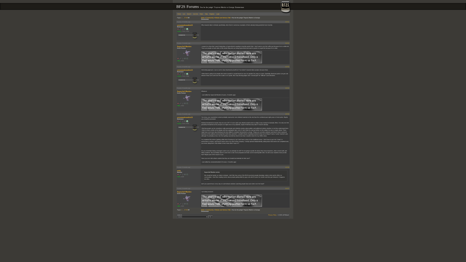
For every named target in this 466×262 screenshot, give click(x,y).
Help (206, 14)
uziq (179, 171)
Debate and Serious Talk (222, 17)
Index (203, 17)
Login (217, 14)
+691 (178, 60)
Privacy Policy (272, 215)
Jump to (179, 215)
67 (185, 17)
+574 (178, 176)
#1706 (287, 167)
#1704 (287, 88)
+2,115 (179, 31)
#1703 (287, 66)
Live (184, 14)
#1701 (287, 22)
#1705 (287, 114)
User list (195, 14)
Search (189, 14)
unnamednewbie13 (185, 25)
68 (187, 17)
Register (211, 14)
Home (179, 14)
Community (210, 17)
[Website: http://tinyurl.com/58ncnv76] (187, 29)
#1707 (287, 188)
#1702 (287, 43)
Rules (201, 14)
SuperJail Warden (184, 46)
